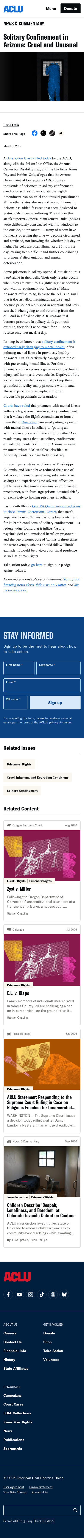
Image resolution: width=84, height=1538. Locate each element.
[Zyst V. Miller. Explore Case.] (42, 871)
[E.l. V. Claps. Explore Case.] (42, 975)
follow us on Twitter (51, 585)
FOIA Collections (17, 1413)
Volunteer (51, 1359)
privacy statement (60, 722)
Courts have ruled (16, 405)
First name (13, 665)
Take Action (53, 1351)
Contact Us (12, 1342)
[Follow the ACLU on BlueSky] (64, 1294)
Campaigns (12, 1395)
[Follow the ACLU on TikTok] (42, 1294)
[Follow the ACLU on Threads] (53, 1294)
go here (37, 565)
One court (29, 422)
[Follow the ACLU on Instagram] (30, 1294)
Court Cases (13, 1404)
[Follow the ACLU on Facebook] (8, 1294)
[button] (52, 133)
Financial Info (14, 1351)
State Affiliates (15, 1368)
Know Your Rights (17, 1422)
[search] (75, 1510)
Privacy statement (41, 1487)
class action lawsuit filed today (28, 158)
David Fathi (11, 125)
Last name (46, 665)
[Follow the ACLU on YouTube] (19, 1294)
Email (10, 682)
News (7, 1431)
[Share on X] (43, 134)
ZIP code (12, 699)
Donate (70, 8)
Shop (47, 1342)
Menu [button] (51, 8)
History (9, 1359)
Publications (13, 1440)
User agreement (13, 1487)
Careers (9, 1333)
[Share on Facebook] (34, 134)
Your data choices (15, 1492)
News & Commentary (22, 25)
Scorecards (12, 1448)
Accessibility (40, 1492)
